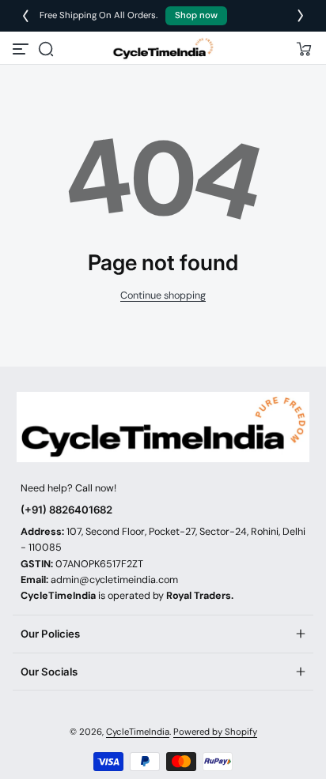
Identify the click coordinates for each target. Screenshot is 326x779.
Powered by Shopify (215, 732)
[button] (46, 49)
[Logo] (163, 48)
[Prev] (25, 15)
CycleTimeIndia (137, 732)
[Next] (300, 15)
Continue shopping (163, 295)
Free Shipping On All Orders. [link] (133, 15)
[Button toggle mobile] (22, 49)
